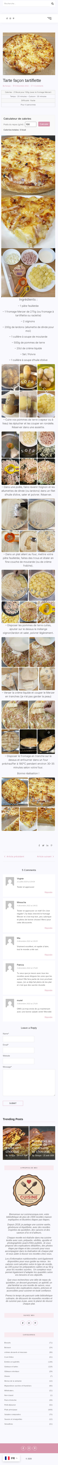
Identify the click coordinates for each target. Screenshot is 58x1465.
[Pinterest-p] (13, 18)
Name (6, 1034)
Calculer (44, 124)
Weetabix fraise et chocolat (13, 1148)
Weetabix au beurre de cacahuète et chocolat (42, 1146)
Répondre (48, 892)
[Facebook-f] (7, 18)
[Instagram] (10, 18)
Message (7, 1067)
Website (6, 1056)
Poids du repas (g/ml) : (14, 124)
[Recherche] (52, 4)
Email (5, 1045)
